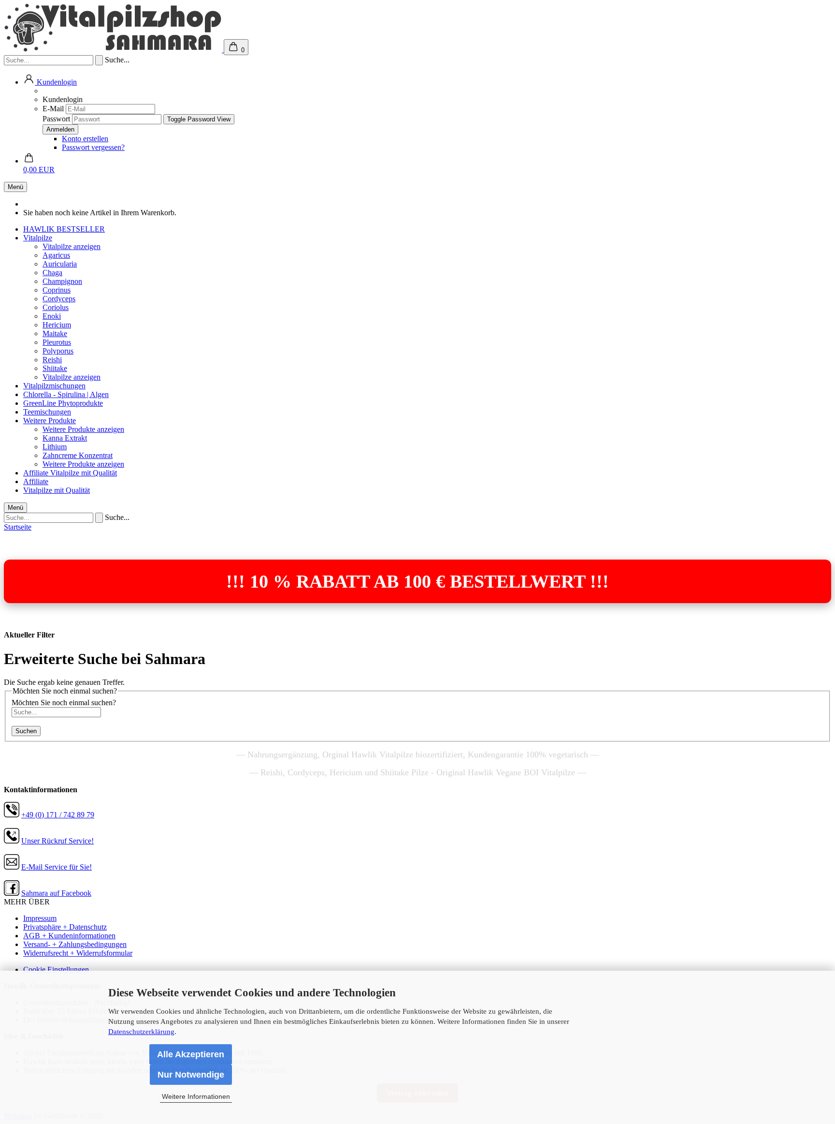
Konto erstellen (85, 138)
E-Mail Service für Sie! (56, 867)
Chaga (52, 272)
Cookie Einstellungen (56, 969)
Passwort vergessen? (93, 147)
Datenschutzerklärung (141, 1031)
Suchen (26, 731)
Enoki (52, 316)
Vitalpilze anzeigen (72, 246)
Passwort (56, 119)
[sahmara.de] (114, 49)
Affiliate (36, 473)
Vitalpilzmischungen (54, 386)
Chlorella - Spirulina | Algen (66, 394)
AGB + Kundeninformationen (69, 936)
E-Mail (53, 108)
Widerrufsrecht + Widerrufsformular (77, 953)
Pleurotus (57, 342)
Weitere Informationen (196, 1096)
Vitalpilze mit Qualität (83, 473)
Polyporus (58, 351)
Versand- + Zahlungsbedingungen (75, 944)
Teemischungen (47, 412)
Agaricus (56, 255)
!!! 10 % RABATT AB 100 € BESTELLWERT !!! (417, 581)
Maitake (55, 333)
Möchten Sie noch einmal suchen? (64, 702)
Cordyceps (59, 299)
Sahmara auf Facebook (56, 893)
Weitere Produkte (49, 420)
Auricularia (60, 264)
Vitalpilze (37, 238)
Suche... (117, 60)
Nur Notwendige (191, 1075)
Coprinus (57, 290)
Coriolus (56, 307)
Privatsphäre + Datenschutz (65, 927)
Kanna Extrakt (65, 438)
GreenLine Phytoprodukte (63, 403)
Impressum (40, 918)
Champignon (62, 281)
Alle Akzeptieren (190, 1054)
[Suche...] (99, 60)
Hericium (57, 325)
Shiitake (55, 368)
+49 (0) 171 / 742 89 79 (57, 815)
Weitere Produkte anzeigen (83, 429)
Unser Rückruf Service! (57, 841)
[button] (50, 82)
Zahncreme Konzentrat (78, 455)
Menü (15, 187)
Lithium (55, 447)
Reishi (52, 359)
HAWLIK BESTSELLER (64, 229)
